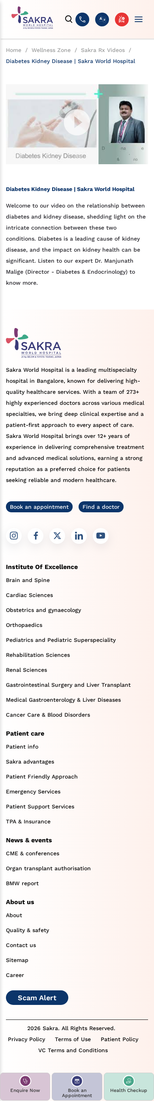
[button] (25, 1087)
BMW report (22, 883)
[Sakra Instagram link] (14, 536)
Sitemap (17, 960)
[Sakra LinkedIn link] (79, 536)
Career (15, 975)
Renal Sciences (26, 670)
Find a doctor (101, 507)
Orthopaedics (24, 625)
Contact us (21, 945)
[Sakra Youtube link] (101, 536)
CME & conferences (32, 853)
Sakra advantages (30, 761)
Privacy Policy (26, 1039)
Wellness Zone (51, 50)
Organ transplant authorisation (48, 868)
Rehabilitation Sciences (38, 655)
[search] (69, 19)
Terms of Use (73, 1039)
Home (13, 50)
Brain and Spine (28, 580)
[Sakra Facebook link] (35, 536)
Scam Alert (37, 997)
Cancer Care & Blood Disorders (48, 715)
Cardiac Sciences (29, 595)
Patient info (22, 746)
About (14, 915)
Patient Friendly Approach (42, 776)
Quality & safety (27, 930)
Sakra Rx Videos (103, 50)
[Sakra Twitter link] (57, 536)
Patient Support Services (40, 806)
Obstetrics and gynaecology (43, 610)
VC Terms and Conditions (73, 1050)
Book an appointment (39, 507)
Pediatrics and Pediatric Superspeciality (61, 640)
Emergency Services (33, 791)
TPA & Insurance (28, 821)
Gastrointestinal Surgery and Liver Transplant (68, 685)
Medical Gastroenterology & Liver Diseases (63, 700)
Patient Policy (119, 1039)
